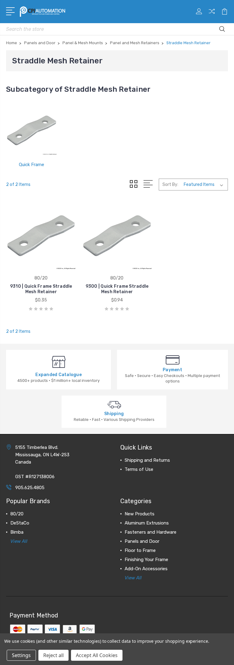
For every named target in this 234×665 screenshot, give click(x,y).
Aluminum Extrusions (147, 523)
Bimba (16, 532)
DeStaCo (19, 523)
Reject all (53, 655)
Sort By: (170, 184)
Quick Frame (31, 164)
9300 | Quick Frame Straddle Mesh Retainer (117, 289)
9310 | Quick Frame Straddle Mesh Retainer (41, 289)
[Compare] (211, 15)
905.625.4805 (29, 487)
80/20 (16, 514)
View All (18, 541)
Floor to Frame (140, 550)
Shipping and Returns (147, 460)
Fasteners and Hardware (150, 532)
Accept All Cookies (97, 655)
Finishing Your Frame (146, 559)
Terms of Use (139, 469)
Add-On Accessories (146, 568)
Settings (21, 655)
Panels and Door (142, 541)
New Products (139, 514)
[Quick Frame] (31, 129)
